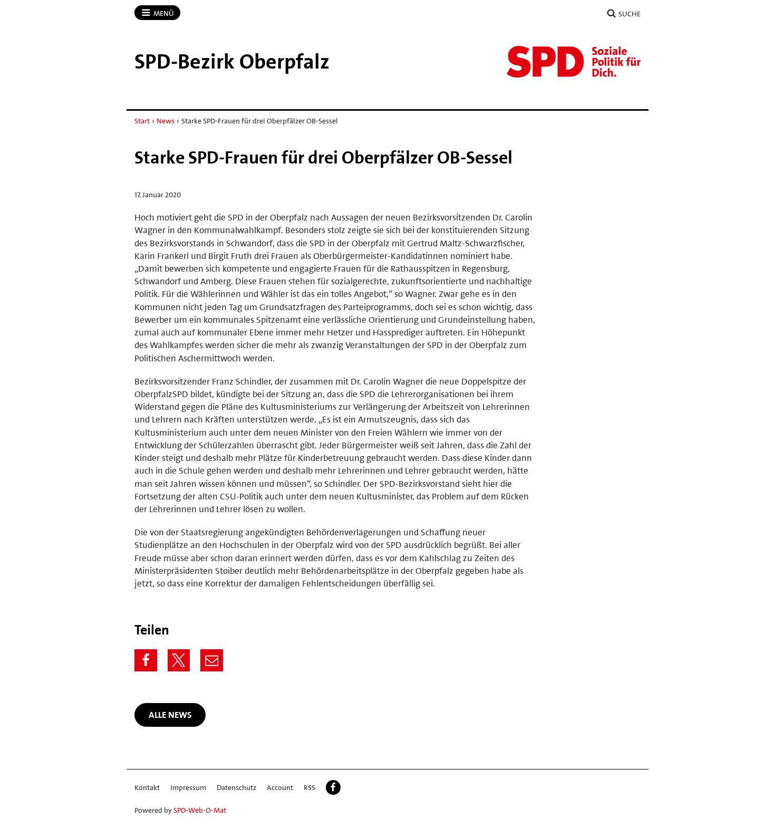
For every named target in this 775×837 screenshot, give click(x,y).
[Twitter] (179, 660)
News (166, 121)
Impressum (188, 787)
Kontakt (147, 787)
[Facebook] (145, 660)
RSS (309, 787)
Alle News (170, 714)
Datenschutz (236, 787)
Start (142, 121)
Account (280, 787)
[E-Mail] (211, 660)
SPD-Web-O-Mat (199, 810)
